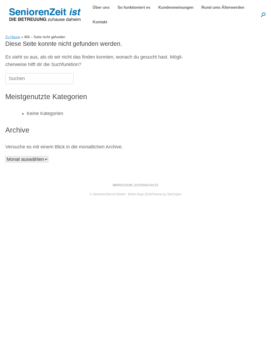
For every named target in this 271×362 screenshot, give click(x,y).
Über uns (101, 7)
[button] (263, 14)
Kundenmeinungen (175, 7)
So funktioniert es (134, 7)
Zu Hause (12, 37)
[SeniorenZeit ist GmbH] (45, 14)
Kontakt (100, 22)
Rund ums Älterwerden (222, 7)
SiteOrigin (174, 194)
